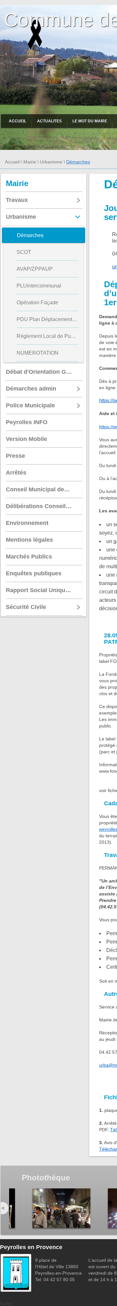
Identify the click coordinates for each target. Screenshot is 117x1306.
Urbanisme (51, 161)
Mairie (29, 161)
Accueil (17, 121)
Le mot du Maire (89, 121)
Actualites (49, 121)
